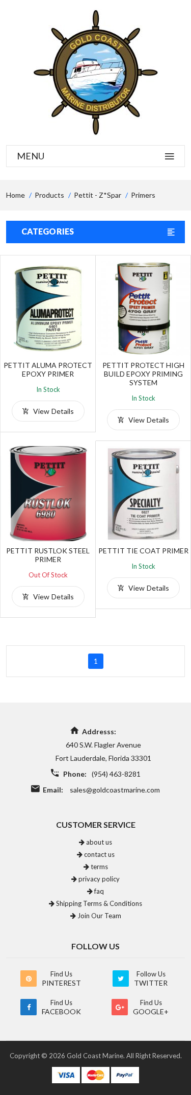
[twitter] (121, 978)
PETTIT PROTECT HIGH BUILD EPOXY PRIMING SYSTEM (143, 374)
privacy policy (98, 879)
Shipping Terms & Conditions (98, 903)
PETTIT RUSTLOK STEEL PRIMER (48, 555)
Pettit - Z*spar (97, 195)
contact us (99, 854)
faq (98, 891)
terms (98, 867)
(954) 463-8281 (116, 774)
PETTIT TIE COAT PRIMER (143, 550)
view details (52, 411)
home (15, 195)
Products (49, 195)
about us (98, 842)
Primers (143, 195)
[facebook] (28, 1007)
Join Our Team (98, 916)
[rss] (28, 978)
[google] (120, 1007)
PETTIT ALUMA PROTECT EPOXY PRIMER (48, 369)
